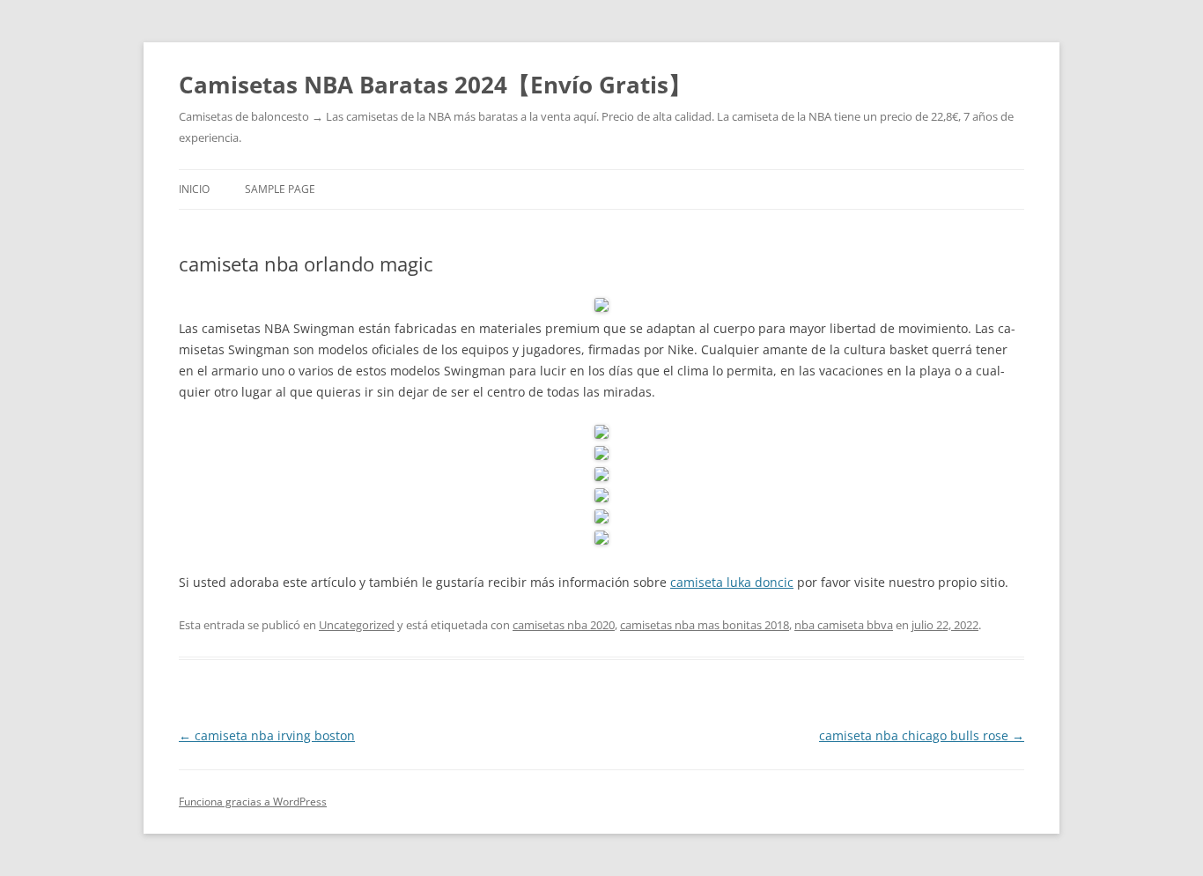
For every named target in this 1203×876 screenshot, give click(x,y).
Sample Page (280, 189)
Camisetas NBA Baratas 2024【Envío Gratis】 (435, 84)
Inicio (194, 189)
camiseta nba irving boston (267, 735)
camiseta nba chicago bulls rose (921, 735)
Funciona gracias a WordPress (253, 801)
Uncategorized (357, 625)
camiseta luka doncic (731, 582)
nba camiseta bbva (843, 625)
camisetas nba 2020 (564, 625)
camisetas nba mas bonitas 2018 (704, 625)
